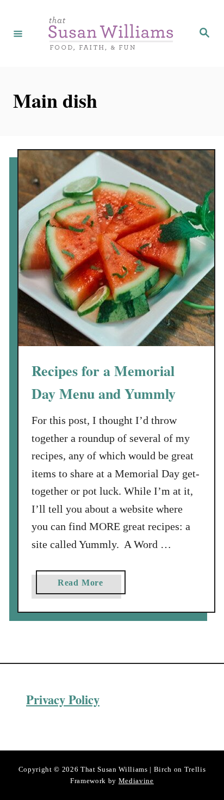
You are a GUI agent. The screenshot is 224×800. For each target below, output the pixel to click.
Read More (84, 585)
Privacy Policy (62, 700)
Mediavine (136, 781)
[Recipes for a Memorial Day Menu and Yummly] (116, 248)
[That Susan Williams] (110, 33)
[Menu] (18, 33)
